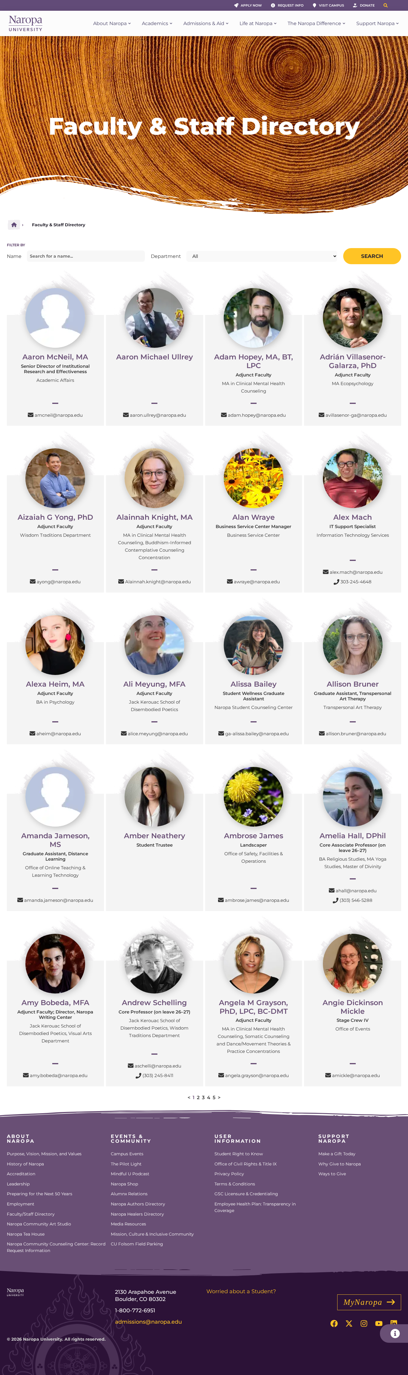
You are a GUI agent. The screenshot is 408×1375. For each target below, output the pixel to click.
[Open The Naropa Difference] (344, 23)
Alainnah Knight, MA (154, 517)
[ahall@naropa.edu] (332, 890)
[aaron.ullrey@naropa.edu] (126, 415)
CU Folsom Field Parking (137, 1244)
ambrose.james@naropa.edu (257, 900)
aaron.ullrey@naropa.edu (158, 415)
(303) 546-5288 (356, 900)
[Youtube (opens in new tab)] (378, 1323)
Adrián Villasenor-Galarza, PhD (353, 361)
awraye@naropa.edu (257, 582)
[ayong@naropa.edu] (33, 581)
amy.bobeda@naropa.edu (59, 1075)
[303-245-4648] (336, 582)
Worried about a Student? (241, 1291)
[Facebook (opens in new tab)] (333, 1323)
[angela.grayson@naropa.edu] (221, 1075)
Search (372, 256)
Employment (20, 1204)
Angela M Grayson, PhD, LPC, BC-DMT (253, 1007)
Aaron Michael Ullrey (154, 357)
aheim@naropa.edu (58, 733)
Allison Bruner (353, 684)
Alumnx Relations (129, 1193)
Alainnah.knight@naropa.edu (158, 582)
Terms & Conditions (234, 1184)
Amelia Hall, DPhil (353, 835)
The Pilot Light (126, 1164)
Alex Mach (352, 517)
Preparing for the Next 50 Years (39, 1193)
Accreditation (21, 1173)
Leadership (18, 1184)
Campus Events (127, 1153)
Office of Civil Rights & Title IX (245, 1164)
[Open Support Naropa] (397, 23)
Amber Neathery (154, 835)
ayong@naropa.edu (59, 582)
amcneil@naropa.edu (59, 415)
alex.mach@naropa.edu (356, 572)
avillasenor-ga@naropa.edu (356, 415)
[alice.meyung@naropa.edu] (124, 733)
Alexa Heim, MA (55, 684)
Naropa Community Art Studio (39, 1224)
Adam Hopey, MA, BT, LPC (253, 361)
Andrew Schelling (154, 1002)
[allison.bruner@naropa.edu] (322, 733)
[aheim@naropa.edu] (32, 733)
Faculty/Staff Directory (31, 1214)
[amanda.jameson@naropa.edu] (20, 900)
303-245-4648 (356, 582)
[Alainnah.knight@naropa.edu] (121, 581)
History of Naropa (25, 1164)
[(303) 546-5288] (335, 900)
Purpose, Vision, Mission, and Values (44, 1153)
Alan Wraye (253, 517)
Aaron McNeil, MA (55, 357)
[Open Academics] (171, 23)
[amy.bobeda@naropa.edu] (26, 1075)
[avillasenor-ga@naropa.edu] (321, 415)
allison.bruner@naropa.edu (356, 733)
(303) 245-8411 (157, 1075)
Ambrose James (253, 835)
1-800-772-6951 (135, 1310)
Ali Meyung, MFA (154, 684)
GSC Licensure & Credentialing (246, 1193)
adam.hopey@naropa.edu (257, 415)
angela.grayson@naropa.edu (257, 1075)
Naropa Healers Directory (137, 1214)
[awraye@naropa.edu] (230, 581)
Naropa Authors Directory (138, 1204)
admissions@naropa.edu (148, 1322)
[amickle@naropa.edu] (328, 1075)
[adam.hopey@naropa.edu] (224, 415)
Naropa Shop (124, 1184)
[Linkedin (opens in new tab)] (393, 1323)
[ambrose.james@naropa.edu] (221, 900)
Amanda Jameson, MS (55, 840)
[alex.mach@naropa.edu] (326, 572)
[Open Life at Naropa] (275, 23)
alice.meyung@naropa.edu (158, 733)
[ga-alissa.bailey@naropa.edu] (221, 733)
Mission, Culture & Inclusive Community (152, 1234)
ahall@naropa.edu (356, 890)
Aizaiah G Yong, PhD (55, 517)
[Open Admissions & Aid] (227, 23)
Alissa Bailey (254, 684)
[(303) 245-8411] (138, 1076)
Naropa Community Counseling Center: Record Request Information (56, 1247)
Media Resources (128, 1224)
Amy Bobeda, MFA (55, 1002)
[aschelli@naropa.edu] (131, 1065)
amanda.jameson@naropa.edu (58, 900)
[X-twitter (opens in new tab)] (348, 1323)
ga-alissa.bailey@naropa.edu (257, 733)
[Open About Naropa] (129, 23)
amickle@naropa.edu (356, 1075)
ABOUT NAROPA (21, 1138)
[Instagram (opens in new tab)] (363, 1323)
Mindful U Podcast (130, 1173)
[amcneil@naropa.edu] (30, 415)
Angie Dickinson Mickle (353, 1007)
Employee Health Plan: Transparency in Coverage (255, 1207)
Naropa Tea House (26, 1234)
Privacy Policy (229, 1173)
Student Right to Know (238, 1153)
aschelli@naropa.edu (158, 1066)
